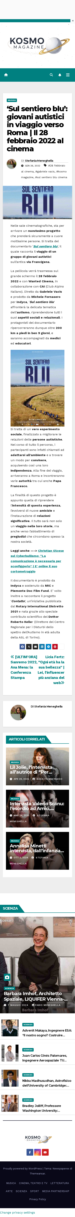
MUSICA (12, 100)
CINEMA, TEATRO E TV (33, 1183)
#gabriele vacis (45, 171)
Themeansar (37, 1173)
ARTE (9, 1191)
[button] (51, 75)
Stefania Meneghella (39, 160)
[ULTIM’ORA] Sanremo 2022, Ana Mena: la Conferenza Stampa (24, 667)
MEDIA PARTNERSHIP (55, 1191)
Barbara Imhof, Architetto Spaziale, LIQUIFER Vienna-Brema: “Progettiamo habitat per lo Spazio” (37, 1002)
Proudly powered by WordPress (23, 1168)
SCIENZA (9, 988)
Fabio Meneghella (48, 1005)
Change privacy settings (17, 1212)
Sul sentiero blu (45, 246)
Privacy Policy (37, 1199)
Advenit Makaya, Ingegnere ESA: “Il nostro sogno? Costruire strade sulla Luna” (47, 1035)
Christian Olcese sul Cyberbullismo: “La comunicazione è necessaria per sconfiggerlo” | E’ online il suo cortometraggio (37, 561)
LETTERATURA (59, 1183)
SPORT (34, 1191)
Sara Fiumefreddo (49, 779)
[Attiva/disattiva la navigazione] (68, 75)
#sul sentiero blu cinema (51, 177)
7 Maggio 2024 (18, 1005)
